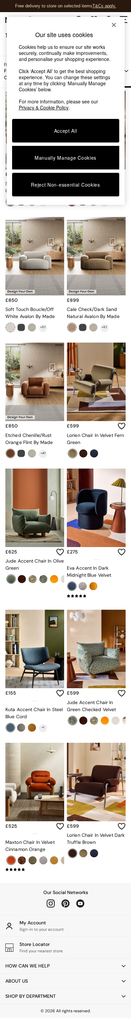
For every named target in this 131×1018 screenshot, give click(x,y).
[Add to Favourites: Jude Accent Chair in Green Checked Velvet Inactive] (122, 693)
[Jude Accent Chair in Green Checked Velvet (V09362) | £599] (96, 649)
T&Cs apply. (104, 5)
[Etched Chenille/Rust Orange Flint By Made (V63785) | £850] (34, 382)
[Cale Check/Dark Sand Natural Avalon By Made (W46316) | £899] (96, 256)
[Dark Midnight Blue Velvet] (72, 586)
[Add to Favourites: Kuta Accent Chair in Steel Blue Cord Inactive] (60, 693)
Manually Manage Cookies (65, 157)
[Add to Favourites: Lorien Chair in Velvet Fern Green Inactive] (122, 426)
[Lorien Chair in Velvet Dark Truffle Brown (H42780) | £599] (96, 782)
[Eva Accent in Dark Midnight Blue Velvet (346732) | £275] (96, 508)
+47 (43, 453)
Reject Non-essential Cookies (65, 184)
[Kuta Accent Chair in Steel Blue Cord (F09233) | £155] (34, 649)
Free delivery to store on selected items (53, 5)
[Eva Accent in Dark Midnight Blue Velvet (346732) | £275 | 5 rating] (96, 596)
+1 (43, 727)
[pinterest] (65, 903)
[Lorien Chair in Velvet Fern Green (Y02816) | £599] (96, 382)
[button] (65, 965)
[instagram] (50, 903)
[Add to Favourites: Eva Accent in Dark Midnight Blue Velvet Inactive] (122, 552)
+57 (43, 327)
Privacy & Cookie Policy (44, 107)
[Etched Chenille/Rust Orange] (10, 453)
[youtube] (80, 903)
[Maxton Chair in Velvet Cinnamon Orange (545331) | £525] (34, 782)
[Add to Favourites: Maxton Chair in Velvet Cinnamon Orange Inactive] (60, 826)
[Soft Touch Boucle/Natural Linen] (32, 327)
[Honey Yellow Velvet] (93, 586)
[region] (66, 111)
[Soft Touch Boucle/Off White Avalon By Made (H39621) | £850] (34, 256)
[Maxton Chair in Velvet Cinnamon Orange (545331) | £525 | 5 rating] (34, 869)
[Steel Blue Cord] (10, 727)
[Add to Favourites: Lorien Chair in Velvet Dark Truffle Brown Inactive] (122, 826)
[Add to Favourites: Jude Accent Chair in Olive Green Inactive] (60, 552)
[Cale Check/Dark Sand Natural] (72, 327)
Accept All (65, 130)
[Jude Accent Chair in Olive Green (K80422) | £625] (34, 508)
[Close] (113, 25)
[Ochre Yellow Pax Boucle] (32, 728)
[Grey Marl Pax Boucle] (83, 586)
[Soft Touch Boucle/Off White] (10, 327)
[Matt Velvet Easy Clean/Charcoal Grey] (21, 327)
